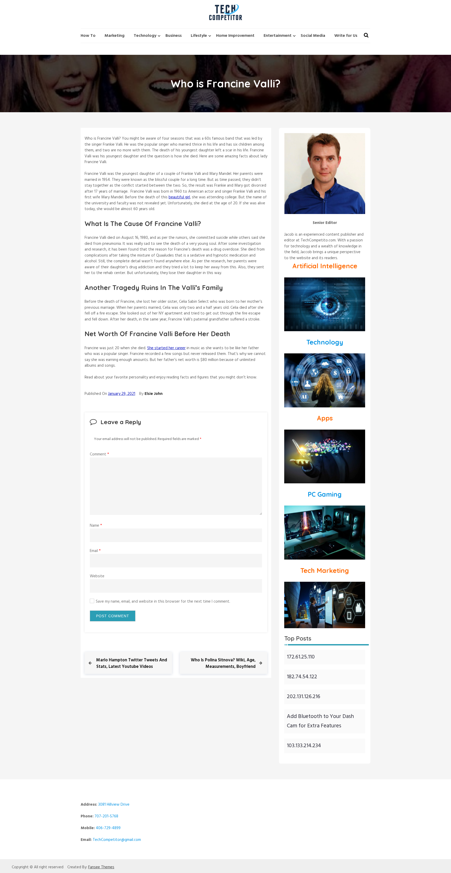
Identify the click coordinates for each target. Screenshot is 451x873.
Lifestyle (199, 35)
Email (95, 551)
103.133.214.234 (304, 745)
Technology (145, 35)
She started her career (166, 348)
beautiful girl (179, 197)
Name (96, 525)
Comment (99, 454)
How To (88, 35)
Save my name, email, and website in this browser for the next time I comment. (163, 602)
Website (97, 576)
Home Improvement (235, 35)
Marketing (114, 35)
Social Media (313, 35)
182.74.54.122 (302, 677)
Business (173, 35)
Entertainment (278, 35)
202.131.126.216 (303, 696)
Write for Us (345, 35)
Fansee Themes (101, 867)
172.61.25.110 (301, 657)
